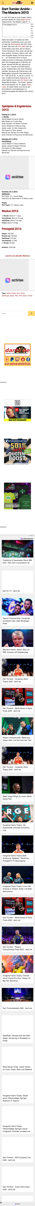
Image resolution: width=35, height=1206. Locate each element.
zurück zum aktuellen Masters (17, 256)
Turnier (29, 295)
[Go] (31, 313)
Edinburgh (5, 295)
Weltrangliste (15, 44)
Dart (18, 293)
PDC (16, 295)
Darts (23, 293)
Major (12, 295)
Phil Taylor (24, 80)
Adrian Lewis (11, 293)
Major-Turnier (25, 19)
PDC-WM (21, 46)
